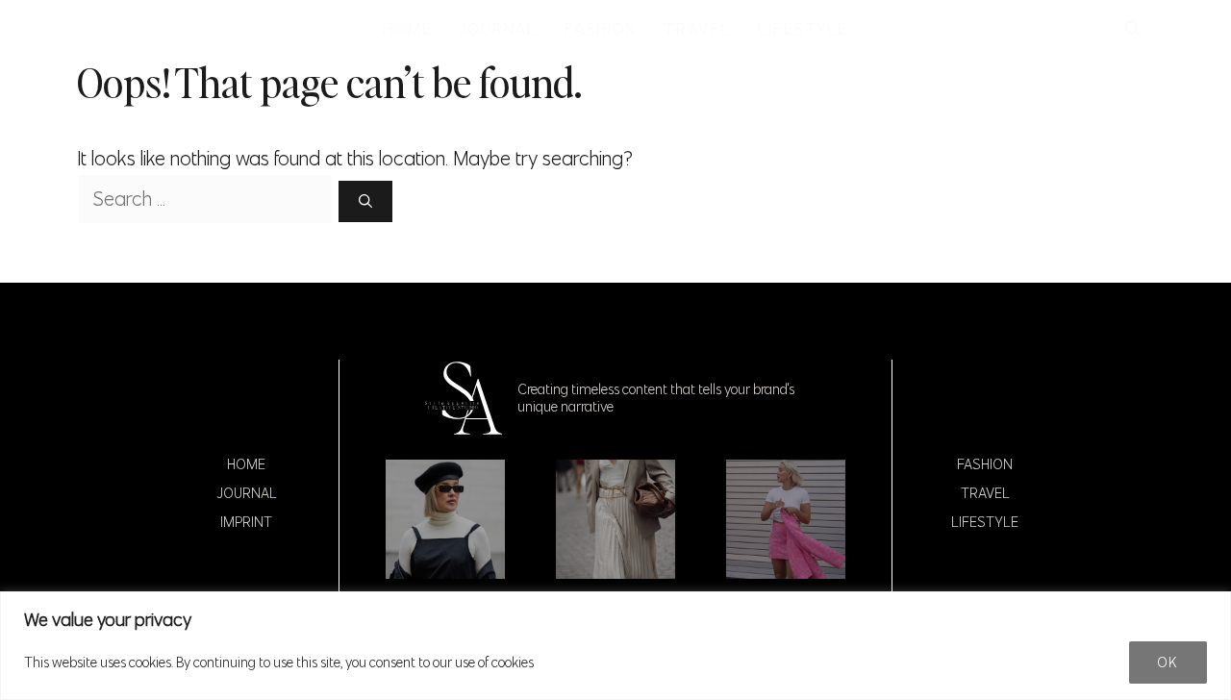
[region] (615, 645)
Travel (985, 493)
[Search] (365, 201)
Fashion (985, 464)
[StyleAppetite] (97, 29)
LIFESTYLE (803, 28)
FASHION (601, 28)
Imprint (246, 522)
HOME (408, 28)
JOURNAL (498, 28)
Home (246, 464)
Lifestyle (984, 522)
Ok (1168, 662)
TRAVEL (697, 28)
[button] (1133, 29)
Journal (246, 493)
